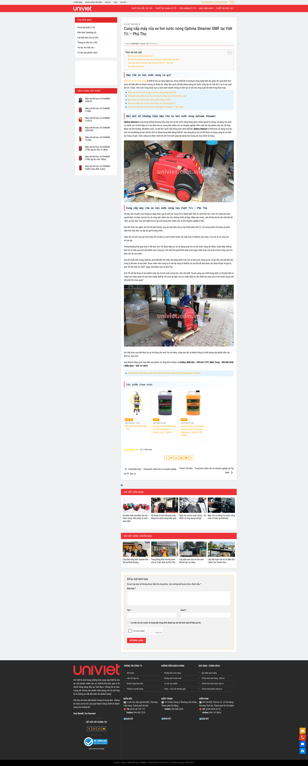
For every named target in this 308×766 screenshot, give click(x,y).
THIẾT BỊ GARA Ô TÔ (165, 8)
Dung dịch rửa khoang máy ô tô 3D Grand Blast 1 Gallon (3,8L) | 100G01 (164, 429)
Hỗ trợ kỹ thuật (83, 27)
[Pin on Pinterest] (181, 458)
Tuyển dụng (77, 2)
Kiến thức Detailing (85, 32)
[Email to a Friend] (176, 458)
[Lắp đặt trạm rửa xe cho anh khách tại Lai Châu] (193, 549)
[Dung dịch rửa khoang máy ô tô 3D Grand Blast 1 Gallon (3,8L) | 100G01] (164, 402)
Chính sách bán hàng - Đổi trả (213, 678)
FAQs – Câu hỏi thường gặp (175, 689)
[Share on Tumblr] (191, 458)
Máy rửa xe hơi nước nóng (135, 81)
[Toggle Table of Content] (228, 52)
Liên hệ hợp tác (133, 678)
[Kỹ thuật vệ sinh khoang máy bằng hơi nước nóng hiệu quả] (164, 505)
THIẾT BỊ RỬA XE (224, 8)
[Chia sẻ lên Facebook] (166, 458)
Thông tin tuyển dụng (135, 689)
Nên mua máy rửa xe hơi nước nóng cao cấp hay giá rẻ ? (152, 103)
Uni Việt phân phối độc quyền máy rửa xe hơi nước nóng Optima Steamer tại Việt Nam (164, 373)
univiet (143, 44)
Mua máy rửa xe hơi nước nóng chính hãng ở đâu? (149, 99)
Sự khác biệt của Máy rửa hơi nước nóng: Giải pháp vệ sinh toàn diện (135, 518)
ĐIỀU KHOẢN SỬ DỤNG (96, 749)
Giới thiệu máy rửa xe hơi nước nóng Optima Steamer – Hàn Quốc (155, 107)
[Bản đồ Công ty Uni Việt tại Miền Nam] (217, 738)
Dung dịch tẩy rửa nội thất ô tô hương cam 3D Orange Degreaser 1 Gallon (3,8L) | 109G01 (193, 430)
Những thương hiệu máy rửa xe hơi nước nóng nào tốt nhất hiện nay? (157, 96)
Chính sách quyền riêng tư (212, 689)
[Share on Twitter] (171, 458)
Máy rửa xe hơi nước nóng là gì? (140, 56)
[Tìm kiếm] (232, 2)
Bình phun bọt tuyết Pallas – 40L (136, 427)
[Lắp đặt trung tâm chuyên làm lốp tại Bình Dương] (136, 549)
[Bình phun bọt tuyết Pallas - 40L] (136, 402)
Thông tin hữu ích (84, 42)
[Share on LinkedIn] (186, 458)
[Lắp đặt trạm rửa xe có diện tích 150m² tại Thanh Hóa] (221, 549)
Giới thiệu (130, 673)
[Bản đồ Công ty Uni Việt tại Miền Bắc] (141, 738)
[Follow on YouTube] (104, 729)
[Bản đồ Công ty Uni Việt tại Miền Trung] (179, 738)
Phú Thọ (161, 485)
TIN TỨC (123, 2)
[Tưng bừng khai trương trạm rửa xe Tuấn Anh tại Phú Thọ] (164, 549)
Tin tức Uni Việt (83, 47)
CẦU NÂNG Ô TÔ (187, 8)
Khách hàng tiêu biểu (135, 683)
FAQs (115, 2)
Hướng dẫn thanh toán (173, 678)
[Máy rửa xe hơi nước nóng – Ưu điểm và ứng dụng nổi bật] (193, 505)
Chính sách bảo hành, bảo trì (213, 683)
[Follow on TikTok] (99, 729)
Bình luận (131, 588)
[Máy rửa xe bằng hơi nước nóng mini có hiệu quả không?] (221, 505)
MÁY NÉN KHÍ (206, 8)
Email (183, 610)
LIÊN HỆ (107, 2)
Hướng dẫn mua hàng (172, 673)
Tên (129, 610)
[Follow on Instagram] (94, 729)
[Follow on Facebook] (89, 729)
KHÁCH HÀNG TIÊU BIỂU (93, 2)
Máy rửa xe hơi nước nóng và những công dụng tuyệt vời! (152, 92)
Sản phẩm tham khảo (136, 66)
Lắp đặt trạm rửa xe (85, 37)
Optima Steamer (151, 485)
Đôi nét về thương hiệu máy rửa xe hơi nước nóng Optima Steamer (153, 59)
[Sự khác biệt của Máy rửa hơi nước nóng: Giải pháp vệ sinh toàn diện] (136, 505)
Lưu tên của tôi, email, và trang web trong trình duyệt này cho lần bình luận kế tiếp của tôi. (166, 623)
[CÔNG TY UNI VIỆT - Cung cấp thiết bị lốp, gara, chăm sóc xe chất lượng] (82, 8)
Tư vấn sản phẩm (84, 52)
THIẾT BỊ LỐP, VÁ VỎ (141, 8)
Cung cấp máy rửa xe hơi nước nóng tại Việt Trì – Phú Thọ (150, 63)
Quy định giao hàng (209, 673)
